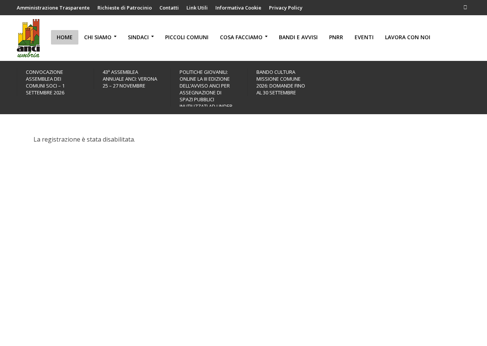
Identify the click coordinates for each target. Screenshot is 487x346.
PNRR (336, 37)
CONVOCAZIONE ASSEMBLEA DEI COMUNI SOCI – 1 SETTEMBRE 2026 (45, 82)
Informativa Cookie (238, 7)
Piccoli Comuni (186, 37)
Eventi (364, 37)
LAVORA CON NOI (407, 37)
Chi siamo (97, 37)
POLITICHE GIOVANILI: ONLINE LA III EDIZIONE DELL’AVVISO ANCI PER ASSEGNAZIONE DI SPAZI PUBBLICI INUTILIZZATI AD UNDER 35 (206, 92)
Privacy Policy (285, 7)
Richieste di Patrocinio (124, 7)
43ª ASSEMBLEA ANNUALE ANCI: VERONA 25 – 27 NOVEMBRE (130, 79)
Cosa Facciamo (241, 37)
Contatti (169, 7)
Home (65, 37)
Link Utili (197, 7)
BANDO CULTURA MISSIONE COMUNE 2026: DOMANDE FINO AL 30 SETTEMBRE (280, 82)
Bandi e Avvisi (298, 37)
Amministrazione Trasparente (53, 7)
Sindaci (138, 37)
